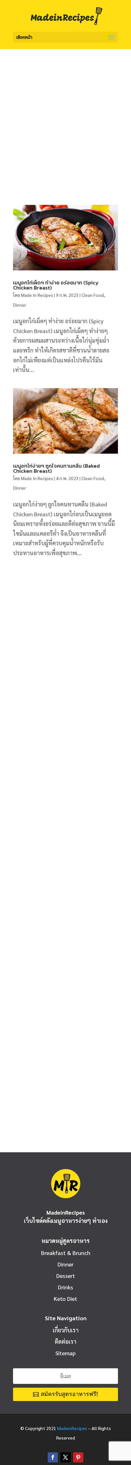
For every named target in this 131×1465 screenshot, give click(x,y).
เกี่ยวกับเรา (66, 1330)
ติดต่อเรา (65, 1341)
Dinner (19, 305)
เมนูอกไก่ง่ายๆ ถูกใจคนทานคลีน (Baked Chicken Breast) (56, 468)
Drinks (65, 1287)
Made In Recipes (37, 295)
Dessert (65, 1275)
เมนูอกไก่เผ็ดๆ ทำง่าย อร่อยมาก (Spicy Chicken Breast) (56, 285)
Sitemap (65, 1353)
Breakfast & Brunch (65, 1252)
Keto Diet (65, 1298)
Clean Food (92, 295)
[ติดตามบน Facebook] (53, 1457)
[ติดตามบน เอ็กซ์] (65, 1457)
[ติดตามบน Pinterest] (78, 1457)
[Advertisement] (65, 117)
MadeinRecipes (72, 1428)
